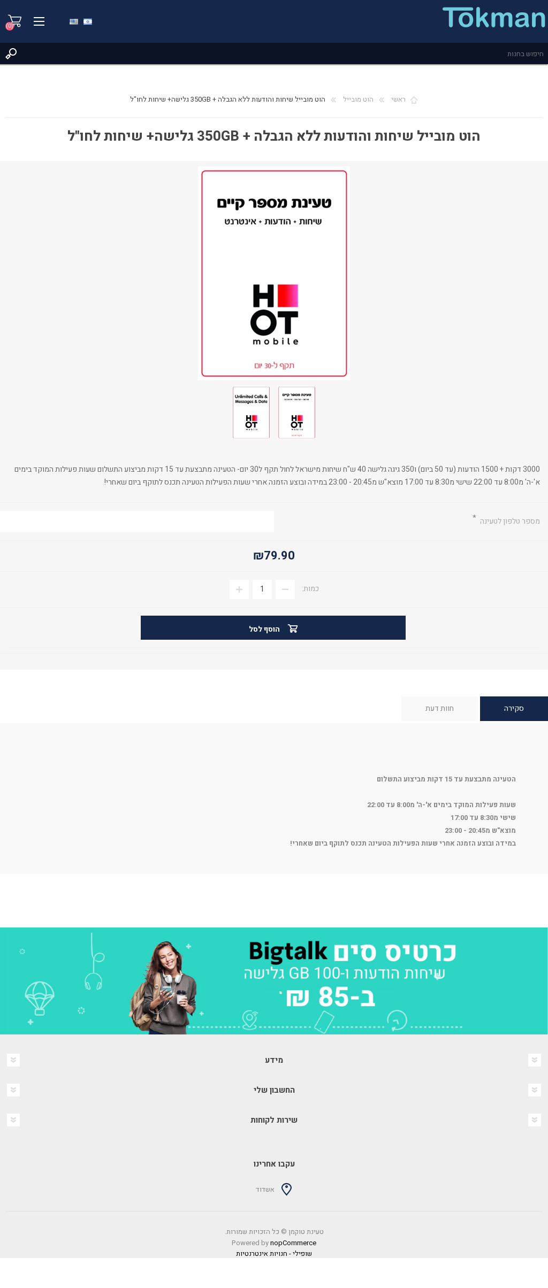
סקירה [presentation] (514, 708)
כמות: (310, 588)
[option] (274, 980)
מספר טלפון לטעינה (509, 521)
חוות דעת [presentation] (439, 708)
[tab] (514, 709)
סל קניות (15, 21)
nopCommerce (293, 1243)
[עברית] (87, 20)
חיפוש (10, 53)
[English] (74, 20)
